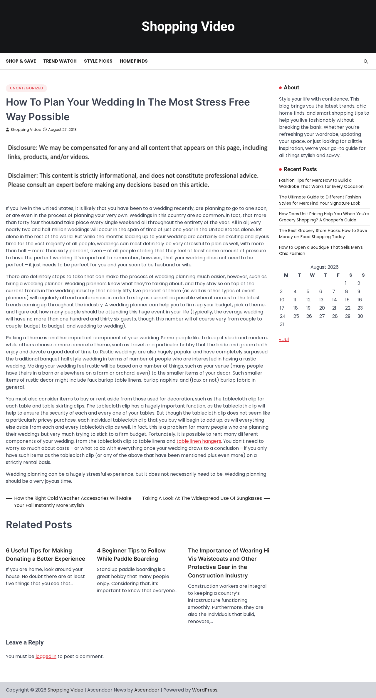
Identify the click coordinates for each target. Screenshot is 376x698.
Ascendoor (147, 690)
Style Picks (98, 61)
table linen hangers (199, 441)
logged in (46, 656)
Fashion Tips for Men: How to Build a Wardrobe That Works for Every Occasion (321, 183)
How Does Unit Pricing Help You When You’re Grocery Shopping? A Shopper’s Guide (324, 217)
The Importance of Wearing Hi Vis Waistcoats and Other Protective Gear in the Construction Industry (228, 563)
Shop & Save (21, 61)
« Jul (284, 339)
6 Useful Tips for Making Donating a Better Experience (45, 554)
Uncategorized (26, 88)
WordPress (204, 690)
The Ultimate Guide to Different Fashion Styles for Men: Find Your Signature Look (320, 200)
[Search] (365, 61)
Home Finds (134, 61)
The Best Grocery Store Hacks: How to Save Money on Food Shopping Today (323, 234)
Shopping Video (188, 26)
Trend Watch (60, 61)
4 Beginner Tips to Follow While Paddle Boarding (131, 554)
